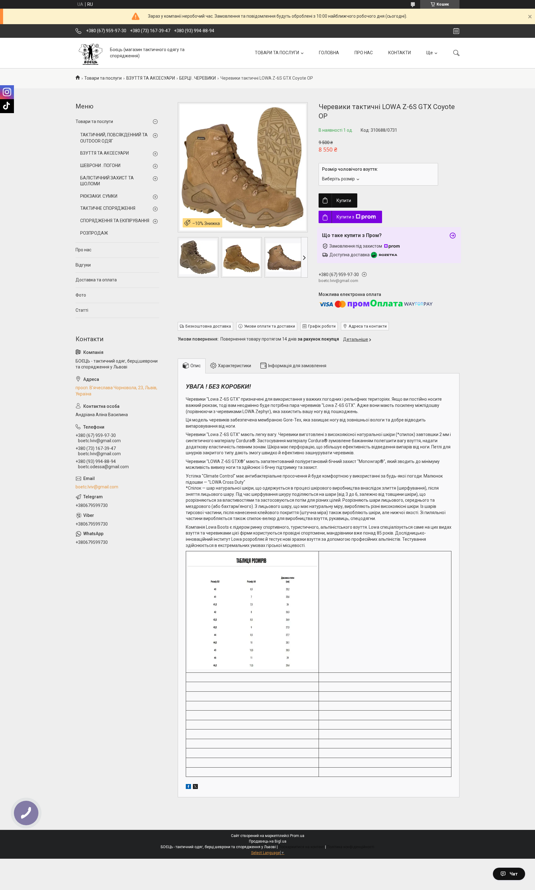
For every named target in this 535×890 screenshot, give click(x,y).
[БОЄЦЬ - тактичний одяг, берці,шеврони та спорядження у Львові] (90, 53)
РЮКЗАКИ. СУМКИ (98, 196)
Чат (514, 873)
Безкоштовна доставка (208, 326)
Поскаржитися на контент (301, 847)
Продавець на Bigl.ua (267, 841)
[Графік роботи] (456, 31)
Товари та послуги (103, 78)
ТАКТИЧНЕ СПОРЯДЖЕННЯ (107, 208)
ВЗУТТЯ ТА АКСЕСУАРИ (150, 78)
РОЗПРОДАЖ (94, 233)
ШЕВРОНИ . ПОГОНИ (100, 165)
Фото (81, 295)
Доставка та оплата (96, 279)
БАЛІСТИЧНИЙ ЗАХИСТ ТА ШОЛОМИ (107, 181)
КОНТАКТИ (399, 52)
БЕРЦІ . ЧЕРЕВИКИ (197, 78)
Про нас (83, 249)
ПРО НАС (363, 52)
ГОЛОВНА (329, 52)
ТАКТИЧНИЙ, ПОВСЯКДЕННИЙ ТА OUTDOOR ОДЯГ (114, 137)
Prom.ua (297, 836)
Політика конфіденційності (350, 847)
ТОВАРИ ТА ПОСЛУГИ (277, 52)
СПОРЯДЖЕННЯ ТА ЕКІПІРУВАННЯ (114, 220)
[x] (195, 787)
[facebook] (188, 787)
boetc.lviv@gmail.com (97, 486)
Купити (344, 200)
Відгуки (83, 264)
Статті (82, 310)
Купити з (345, 216)
